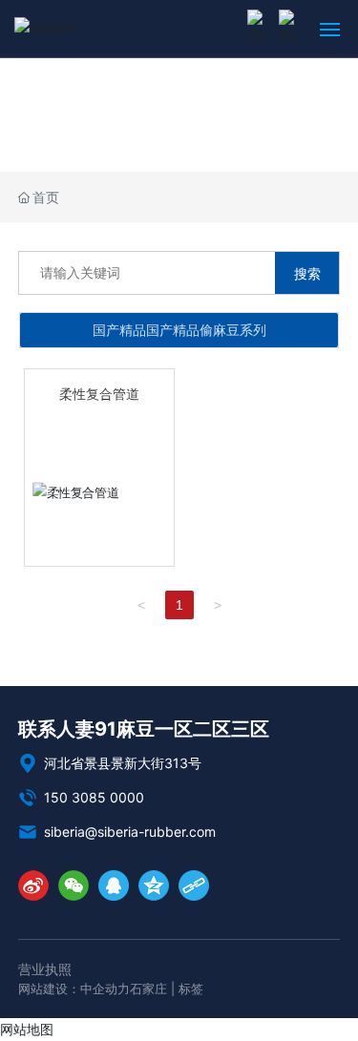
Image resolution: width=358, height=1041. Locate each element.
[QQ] (113, 885)
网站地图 (26, 1029)
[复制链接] (194, 885)
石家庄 (148, 988)
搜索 (307, 273)
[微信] (73, 885)
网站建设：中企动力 (74, 988)
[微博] (33, 885)
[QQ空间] (153, 885)
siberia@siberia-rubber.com (128, 831)
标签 (191, 988)
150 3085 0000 (92, 797)
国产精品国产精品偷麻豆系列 (179, 330)
